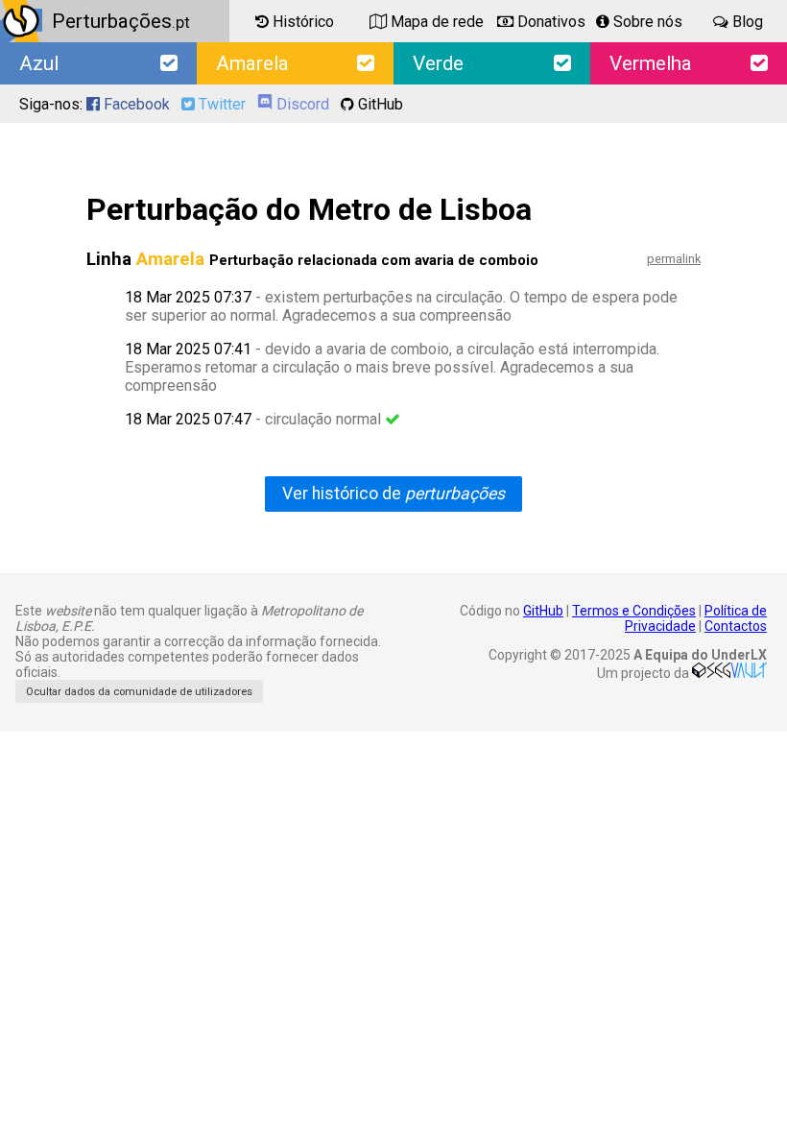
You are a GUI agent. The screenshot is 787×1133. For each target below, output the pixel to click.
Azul (39, 63)
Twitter (220, 104)
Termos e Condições (634, 610)
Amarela (252, 63)
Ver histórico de (393, 493)
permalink (674, 259)
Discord (301, 104)
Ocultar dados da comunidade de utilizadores (139, 692)
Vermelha (650, 63)
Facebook (135, 104)
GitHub (378, 104)
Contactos (735, 626)
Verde (438, 63)
